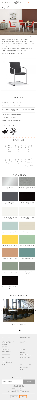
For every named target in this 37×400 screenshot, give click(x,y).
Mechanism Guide (6, 351)
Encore (23, 396)
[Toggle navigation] (34, 2)
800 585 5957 (18, 390)
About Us (22, 341)
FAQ (21, 369)
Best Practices (24, 354)
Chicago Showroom (7, 362)
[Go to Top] (19, 330)
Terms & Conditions (7, 342)
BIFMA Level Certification (27, 356)
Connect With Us (25, 367)
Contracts (4, 347)
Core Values (23, 342)
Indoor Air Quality (25, 357)
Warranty (4, 344)
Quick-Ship (5, 346)
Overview (22, 352)
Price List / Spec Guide (8, 341)
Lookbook (4, 364)
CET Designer (5, 349)
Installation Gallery (6, 361)
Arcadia (14, 396)
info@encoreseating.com (18, 388)
